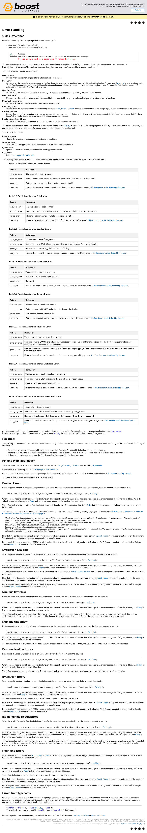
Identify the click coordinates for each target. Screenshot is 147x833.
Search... (138, 10)
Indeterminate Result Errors (20, 716)
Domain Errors (11, 483)
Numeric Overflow (14, 592)
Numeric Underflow (15, 621)
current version (98, 16)
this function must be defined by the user (107, 188)
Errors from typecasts (16, 793)
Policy (67, 126)
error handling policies (81, 572)
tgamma (120, 83)
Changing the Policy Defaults (46, 469)
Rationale (8, 438)
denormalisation (98, 815)
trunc (58, 109)
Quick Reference (13, 35)
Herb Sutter (106, 6)
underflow (85, 815)
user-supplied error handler (23, 155)
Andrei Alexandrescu (120, 6)
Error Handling (13, 30)
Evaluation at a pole (15, 549)
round (63, 109)
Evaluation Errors (13, 676)
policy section (96, 465)
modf (72, 109)
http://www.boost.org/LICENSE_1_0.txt (132, 824)
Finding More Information (18, 460)
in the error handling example (120, 474)
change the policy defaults (68, 465)
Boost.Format (102, 536)
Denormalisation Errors (17, 649)
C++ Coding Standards (136, 6)
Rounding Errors (13, 750)
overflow (76, 815)
